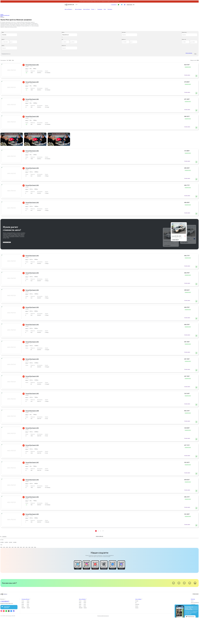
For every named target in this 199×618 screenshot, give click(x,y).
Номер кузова (184, 32)
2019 (12, 547)
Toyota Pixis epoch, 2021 (32, 64)
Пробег (10, 60)
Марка (3, 32)
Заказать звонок (129, 4)
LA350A (26, 66)
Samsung (136, 607)
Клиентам (193, 599)
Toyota (23, 600)
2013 (4, 547)
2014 (15, 547)
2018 (7, 547)
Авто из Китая (86, 9)
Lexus (28, 604)
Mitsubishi (23, 607)
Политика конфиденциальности (103, 615)
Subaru (28, 600)
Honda (23, 604)
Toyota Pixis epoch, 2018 (32, 410)
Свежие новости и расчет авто (7, 607)
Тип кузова (123, 32)
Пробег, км (123, 39)
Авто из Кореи (78, 9)
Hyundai (136, 600)
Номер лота (64, 45)
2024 (35, 547)
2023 (32, 547)
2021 (21, 547)
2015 (10, 547)
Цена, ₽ (3, 39)
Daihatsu (28, 607)
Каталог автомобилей (195, 602)
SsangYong (137, 604)
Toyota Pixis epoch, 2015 (32, 393)
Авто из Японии (68, 9)
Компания (100, 9)
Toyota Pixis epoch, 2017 (32, 82)
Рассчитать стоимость (6, 242)
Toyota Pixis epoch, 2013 (32, 168)
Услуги (92, 9)
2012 (27, 547)
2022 (29, 547)
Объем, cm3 (184, 39)
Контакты (110, 9)
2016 (1, 547)
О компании (193, 604)
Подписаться (190, 616)
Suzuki (28, 602)
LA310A (10, 542)
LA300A (26, 169)
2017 (24, 547)
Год (62, 39)
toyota (4, 536)
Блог (105, 9)
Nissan (23, 602)
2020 (18, 547)
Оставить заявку (187, 92)
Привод (3, 45)
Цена (13, 60)
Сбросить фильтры (189, 53)
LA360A (14, 542)
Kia (136, 602)
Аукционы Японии (25, 599)
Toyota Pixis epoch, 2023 (32, 116)
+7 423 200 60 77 (4, 601)
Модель (63, 32)
